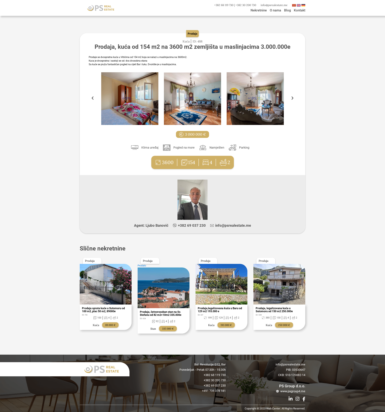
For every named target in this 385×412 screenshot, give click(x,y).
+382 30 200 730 (246, 5)
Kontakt (299, 10)
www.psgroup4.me (292, 391)
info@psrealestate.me (274, 5)
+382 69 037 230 (192, 225)
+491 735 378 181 (214, 391)
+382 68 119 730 (223, 5)
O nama (275, 10)
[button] (292, 98)
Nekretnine (259, 10)
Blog (287, 10)
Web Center (273, 408)
